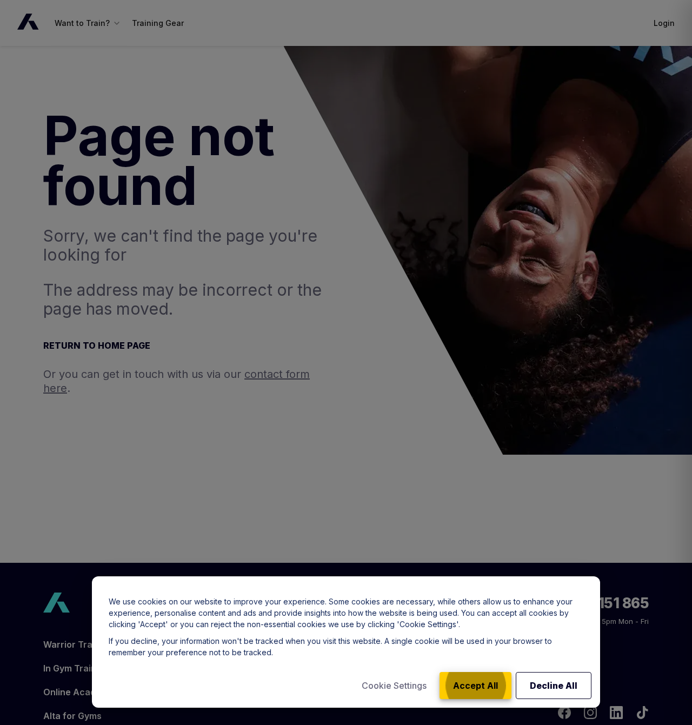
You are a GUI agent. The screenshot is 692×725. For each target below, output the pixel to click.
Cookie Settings (394, 685)
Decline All (553, 685)
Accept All (475, 685)
